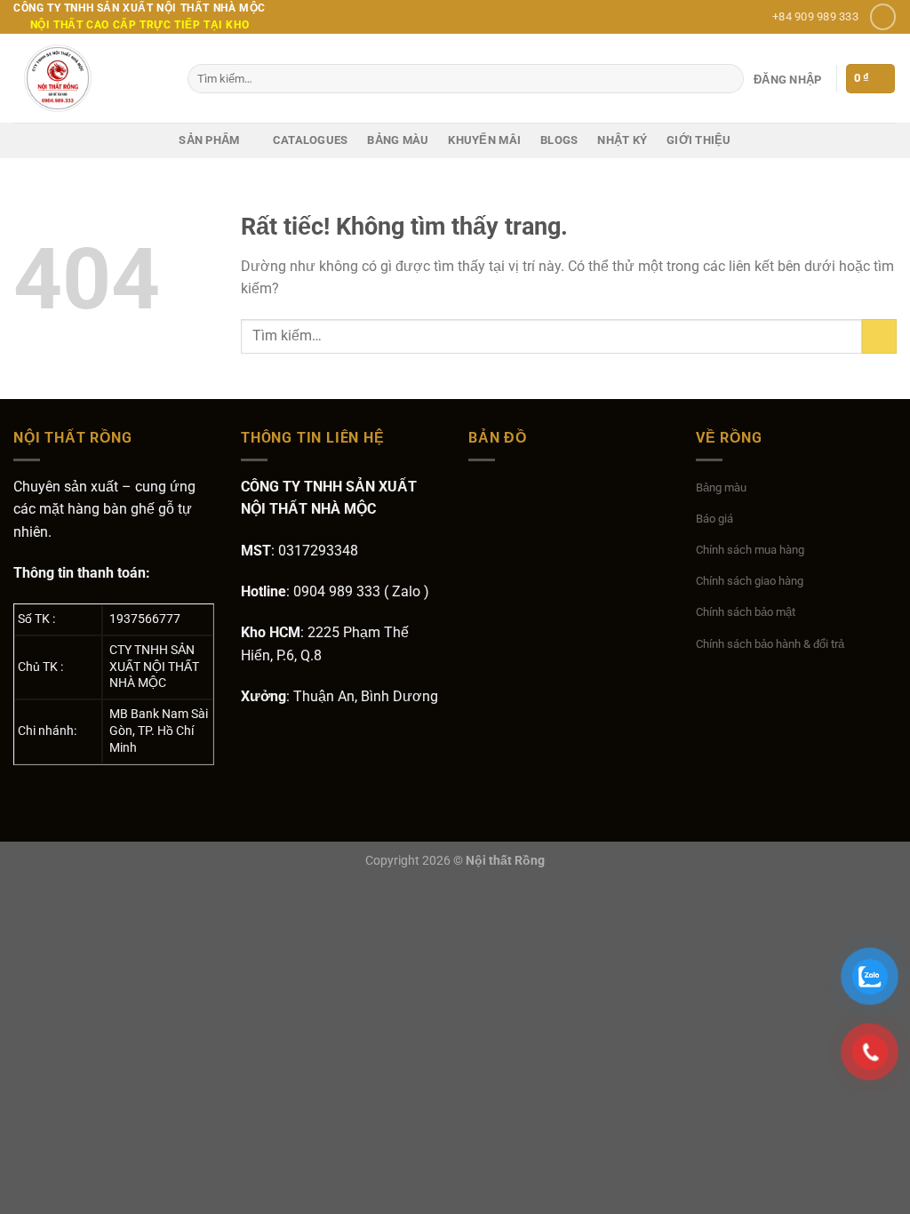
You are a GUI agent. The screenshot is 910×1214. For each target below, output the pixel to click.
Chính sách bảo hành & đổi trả (770, 644)
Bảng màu (397, 140)
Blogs (559, 140)
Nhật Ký (622, 140)
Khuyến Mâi (484, 140)
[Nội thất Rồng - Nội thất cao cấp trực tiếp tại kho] (87, 78)
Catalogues (310, 140)
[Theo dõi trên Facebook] (883, 16)
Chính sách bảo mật (745, 612)
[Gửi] (727, 79)
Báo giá (714, 518)
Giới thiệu (699, 140)
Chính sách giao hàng (749, 580)
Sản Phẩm (209, 140)
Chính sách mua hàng (750, 549)
